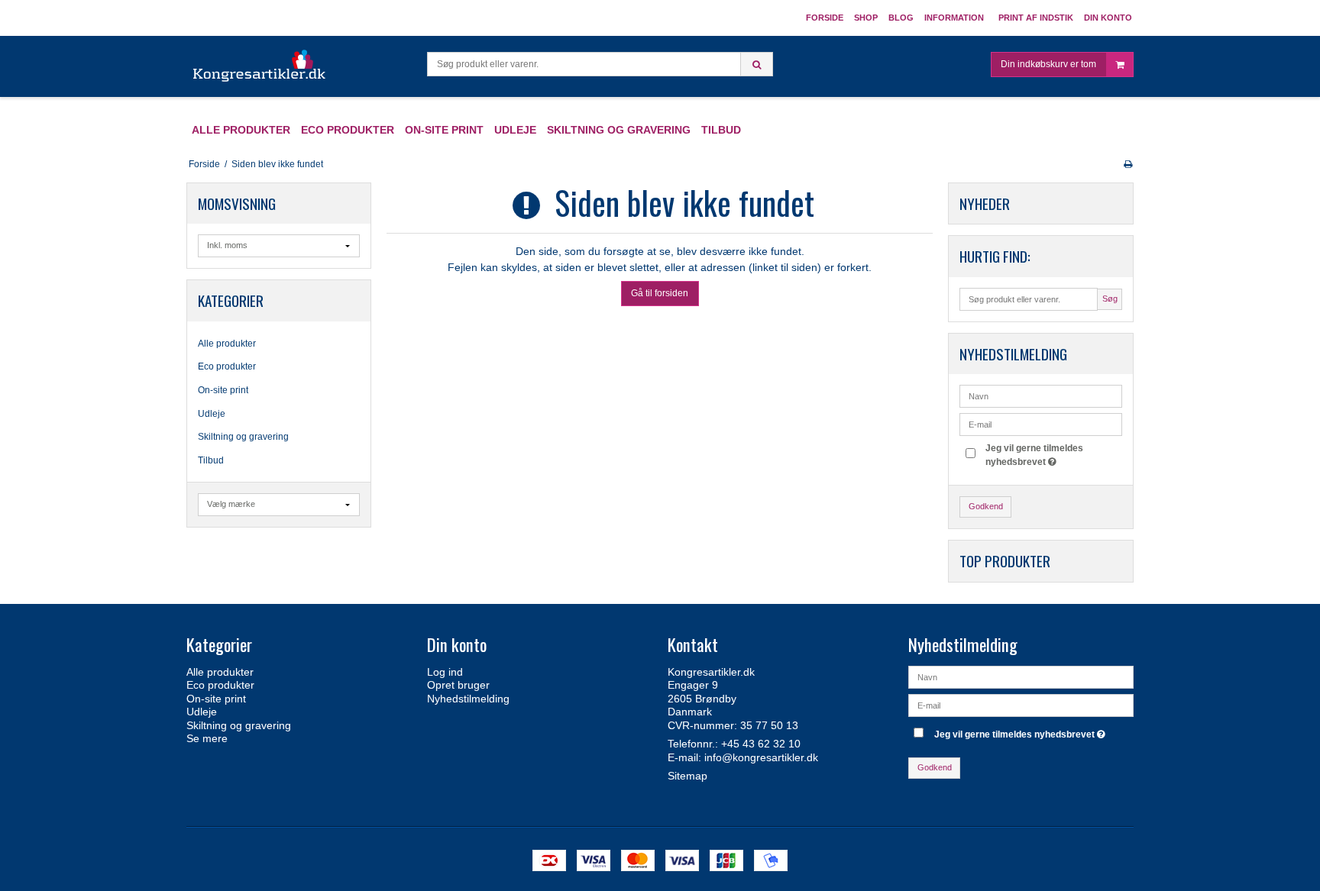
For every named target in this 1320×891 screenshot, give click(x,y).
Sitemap (687, 776)
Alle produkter (227, 343)
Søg (1110, 298)
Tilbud (211, 460)
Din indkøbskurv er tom (1048, 64)
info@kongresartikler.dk (761, 757)
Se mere (207, 738)
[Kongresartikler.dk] (260, 66)
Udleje (211, 413)
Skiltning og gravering (243, 436)
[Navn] (1021, 676)
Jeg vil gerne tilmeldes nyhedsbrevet (1033, 454)
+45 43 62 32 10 (761, 744)
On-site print (223, 390)
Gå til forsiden (659, 293)
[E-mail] (1021, 704)
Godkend (986, 506)
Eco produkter (227, 366)
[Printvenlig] (1128, 164)
